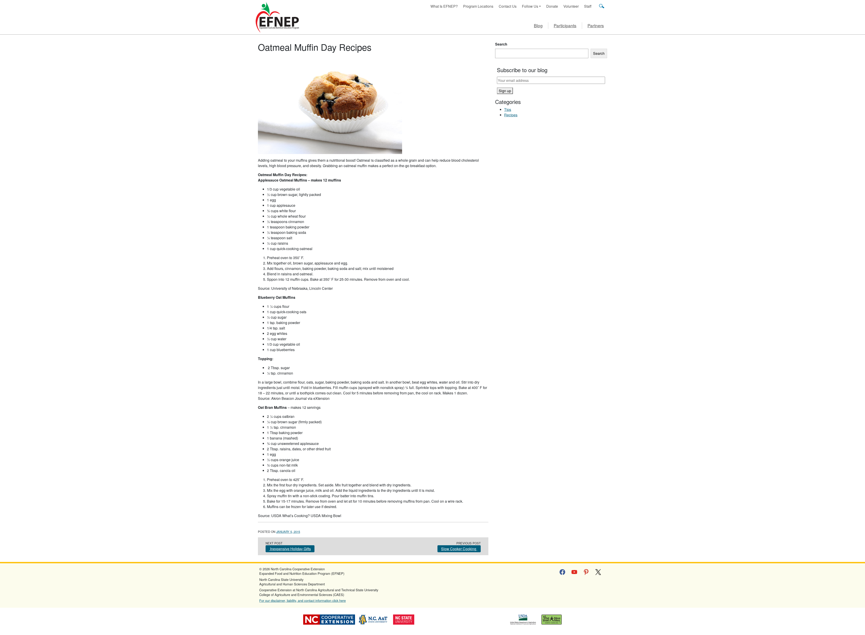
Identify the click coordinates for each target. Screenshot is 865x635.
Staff (588, 6)
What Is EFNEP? (444, 6)
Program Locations (478, 6)
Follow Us (530, 6)
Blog (538, 25)
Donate (552, 6)
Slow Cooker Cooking (459, 548)
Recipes (510, 114)
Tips (507, 109)
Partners (595, 25)
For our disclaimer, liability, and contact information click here (302, 600)
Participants (565, 25)
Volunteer (571, 6)
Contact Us (508, 6)
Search (501, 44)
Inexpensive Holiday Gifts (290, 548)
